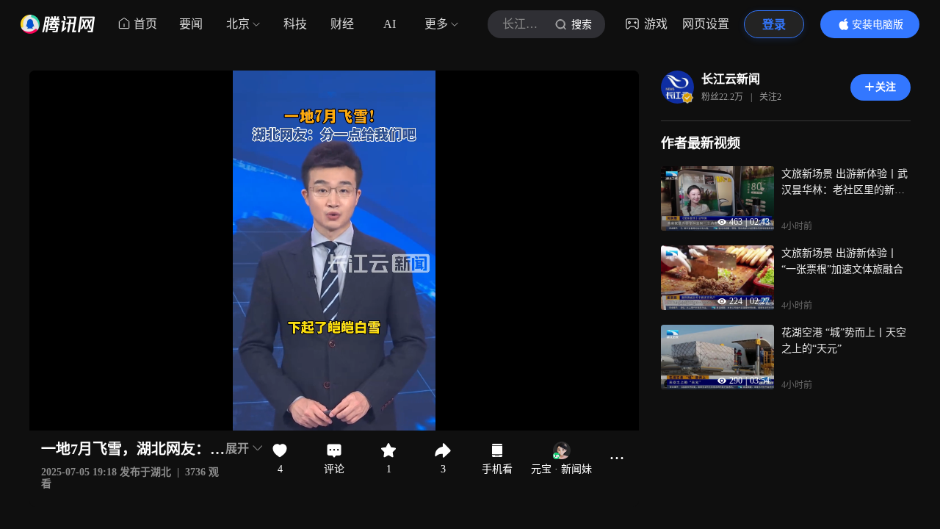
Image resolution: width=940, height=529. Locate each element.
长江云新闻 (730, 79)
